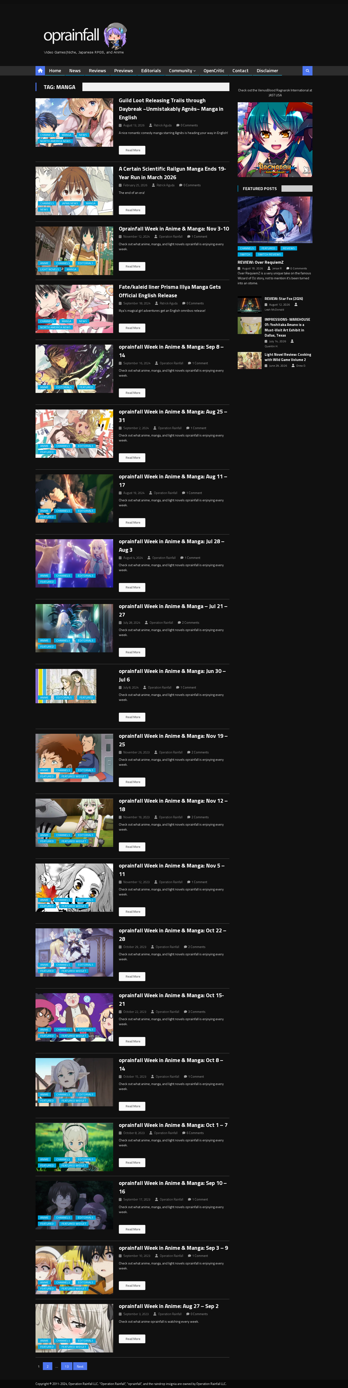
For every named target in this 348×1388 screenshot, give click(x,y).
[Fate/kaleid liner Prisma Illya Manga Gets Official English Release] (74, 309)
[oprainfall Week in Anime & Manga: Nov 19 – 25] (74, 758)
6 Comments (195, 1132)
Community (180, 70)
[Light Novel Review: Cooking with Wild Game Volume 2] (250, 360)
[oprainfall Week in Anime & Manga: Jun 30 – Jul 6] (74, 686)
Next (80, 1366)
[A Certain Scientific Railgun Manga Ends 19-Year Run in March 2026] (74, 191)
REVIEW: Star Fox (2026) (284, 298)
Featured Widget (74, 776)
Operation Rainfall (171, 236)
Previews (123, 70)
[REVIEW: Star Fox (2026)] (250, 304)
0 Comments (189, 125)
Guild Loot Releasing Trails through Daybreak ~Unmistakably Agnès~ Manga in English (171, 108)
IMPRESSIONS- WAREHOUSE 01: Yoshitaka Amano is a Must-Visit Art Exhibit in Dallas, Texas (287, 327)
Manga (66, 135)
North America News (55, 141)
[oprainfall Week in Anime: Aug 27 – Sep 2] (74, 1328)
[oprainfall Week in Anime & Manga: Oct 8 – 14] (74, 1082)
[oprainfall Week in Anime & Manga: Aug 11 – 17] (74, 498)
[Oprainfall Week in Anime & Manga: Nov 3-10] (74, 251)
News (75, 70)
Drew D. (301, 366)
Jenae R (277, 268)
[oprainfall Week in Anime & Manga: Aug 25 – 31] (74, 433)
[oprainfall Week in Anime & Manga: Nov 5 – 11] (74, 887)
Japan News (70, 203)
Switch (245, 254)
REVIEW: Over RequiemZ (261, 262)
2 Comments (190, 622)
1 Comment (199, 236)
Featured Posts (260, 188)
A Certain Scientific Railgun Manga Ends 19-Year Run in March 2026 (172, 172)
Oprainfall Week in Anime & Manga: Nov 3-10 (174, 228)
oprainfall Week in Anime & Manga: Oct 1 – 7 (173, 1125)
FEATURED (86, 387)
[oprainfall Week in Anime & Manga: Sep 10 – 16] (74, 1205)
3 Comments (196, 1011)
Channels (47, 135)
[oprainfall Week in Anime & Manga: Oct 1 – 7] (74, 1147)
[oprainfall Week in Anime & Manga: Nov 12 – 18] (74, 823)
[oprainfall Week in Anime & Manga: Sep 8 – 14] (74, 369)
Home (55, 70)
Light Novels (49, 269)
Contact (240, 70)
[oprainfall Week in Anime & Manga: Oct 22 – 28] (74, 952)
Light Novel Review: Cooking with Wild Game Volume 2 (288, 357)
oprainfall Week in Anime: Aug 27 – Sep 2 (169, 1306)
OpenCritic (214, 70)
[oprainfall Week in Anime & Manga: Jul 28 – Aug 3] (74, 563)
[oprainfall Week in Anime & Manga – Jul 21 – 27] (74, 628)
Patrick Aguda (163, 125)
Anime (44, 263)
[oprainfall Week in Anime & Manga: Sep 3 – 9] (74, 1270)
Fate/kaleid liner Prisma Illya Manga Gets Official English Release (170, 290)
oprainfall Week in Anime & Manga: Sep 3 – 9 (173, 1247)
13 (67, 1366)
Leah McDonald (274, 309)
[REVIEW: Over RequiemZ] (275, 219)
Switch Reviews (269, 254)
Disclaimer (267, 70)
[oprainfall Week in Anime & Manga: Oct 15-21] (74, 1017)
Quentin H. (271, 346)
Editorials (151, 70)
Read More (132, 150)
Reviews (97, 70)
